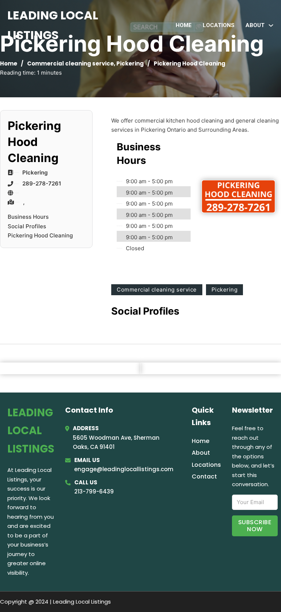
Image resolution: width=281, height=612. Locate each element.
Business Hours (28, 216)
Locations (219, 25)
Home (184, 25)
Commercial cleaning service (70, 63)
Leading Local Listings (52, 25)
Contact (204, 476)
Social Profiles (27, 226)
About (201, 452)
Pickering (130, 63)
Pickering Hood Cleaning (40, 235)
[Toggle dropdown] (271, 25)
